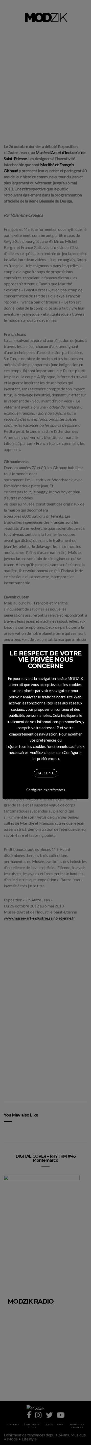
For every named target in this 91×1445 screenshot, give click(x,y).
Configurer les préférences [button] (45, 790)
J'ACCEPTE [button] (45, 773)
